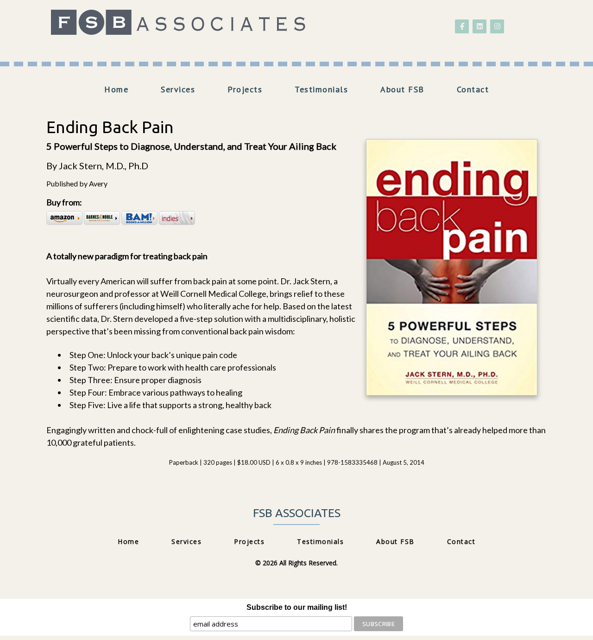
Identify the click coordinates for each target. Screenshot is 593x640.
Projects (244, 89)
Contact (473, 89)
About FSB (402, 89)
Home (116, 89)
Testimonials (321, 89)
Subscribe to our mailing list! (296, 607)
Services (178, 89)
